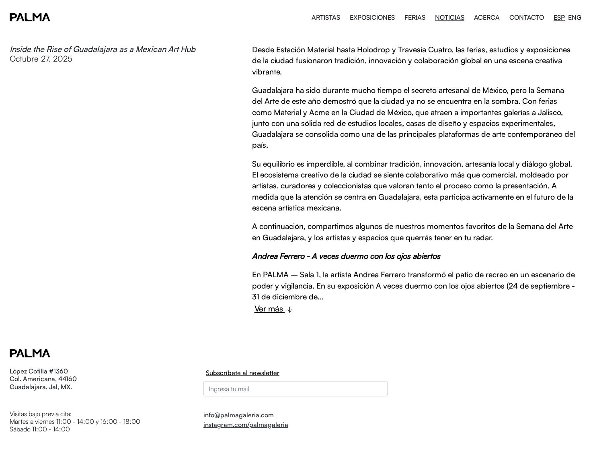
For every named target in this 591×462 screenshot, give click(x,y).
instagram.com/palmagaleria (245, 425)
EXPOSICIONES (372, 17)
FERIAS (414, 17)
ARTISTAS (326, 17)
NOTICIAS (449, 17)
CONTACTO (526, 17)
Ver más (269, 308)
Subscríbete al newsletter (242, 373)
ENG (574, 17)
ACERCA (487, 17)
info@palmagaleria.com (238, 415)
